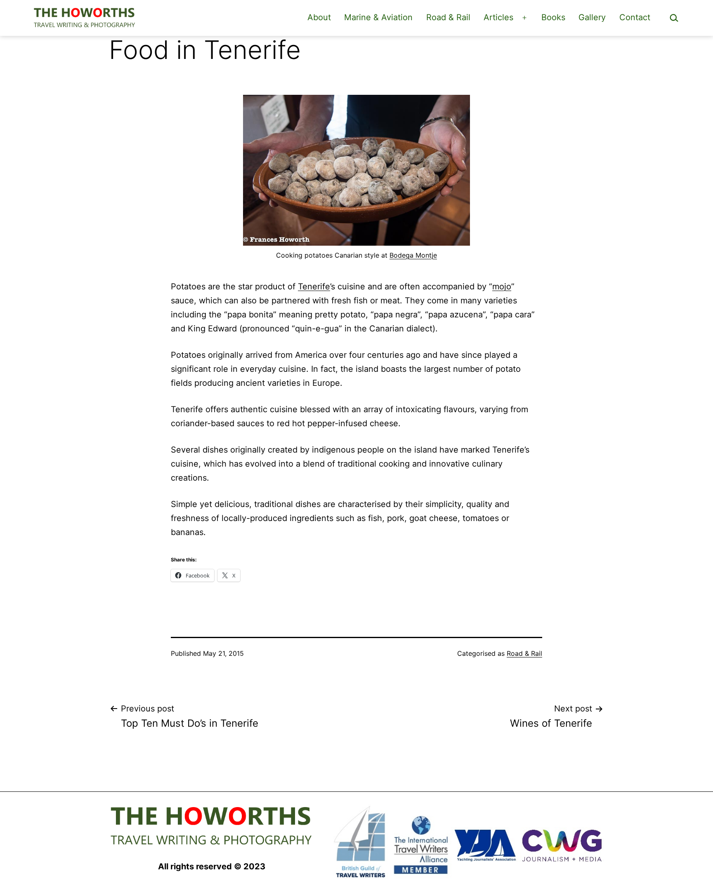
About (319, 17)
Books (553, 17)
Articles (498, 17)
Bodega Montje (413, 255)
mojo (501, 286)
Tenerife (314, 286)
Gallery (592, 17)
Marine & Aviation (378, 17)
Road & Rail (448, 17)
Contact (634, 17)
